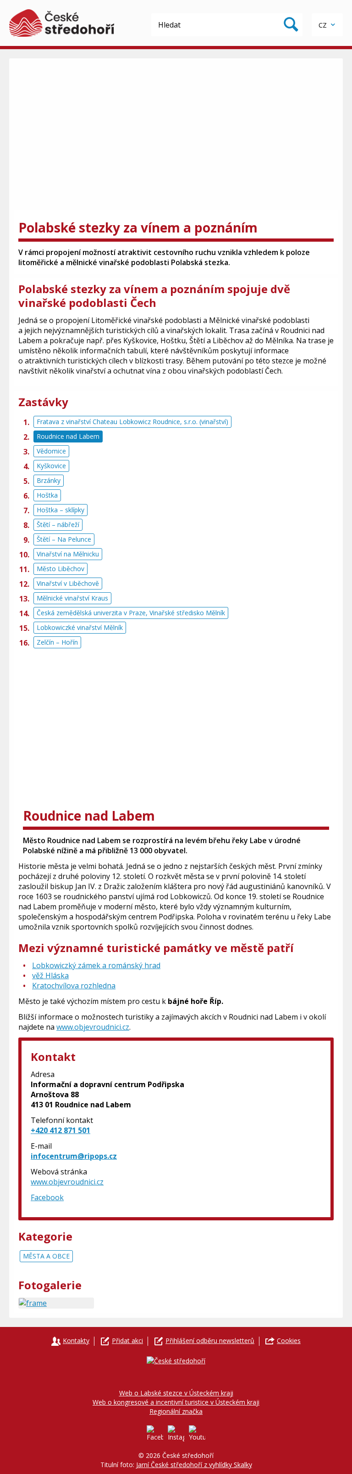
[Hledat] (291, 24)
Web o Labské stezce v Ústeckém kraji (176, 1393)
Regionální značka (176, 1411)
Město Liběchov (60, 568)
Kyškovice (51, 465)
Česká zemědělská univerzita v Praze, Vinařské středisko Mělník (131, 612)
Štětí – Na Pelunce (64, 539)
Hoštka (47, 495)
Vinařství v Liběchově (68, 583)
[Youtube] (197, 1433)
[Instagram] (176, 1433)
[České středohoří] (61, 23)
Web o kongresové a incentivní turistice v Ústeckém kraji (176, 1402)
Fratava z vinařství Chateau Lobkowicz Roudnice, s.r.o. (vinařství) (132, 421)
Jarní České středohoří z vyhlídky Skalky (194, 1464)
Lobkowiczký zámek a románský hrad (96, 965)
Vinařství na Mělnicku (68, 554)
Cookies (289, 1340)
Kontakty (76, 1340)
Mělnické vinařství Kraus (72, 598)
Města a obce (46, 1256)
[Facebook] (155, 1433)
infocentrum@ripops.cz (74, 1156)
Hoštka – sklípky (60, 509)
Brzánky (48, 480)
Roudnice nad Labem (68, 436)
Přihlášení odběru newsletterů (209, 1340)
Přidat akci (127, 1340)
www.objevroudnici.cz (92, 1027)
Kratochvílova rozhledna (74, 986)
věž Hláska (50, 975)
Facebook (47, 1197)
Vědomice (51, 451)
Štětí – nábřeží (58, 524)
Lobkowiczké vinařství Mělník (80, 627)
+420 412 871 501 (60, 1130)
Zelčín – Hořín (57, 642)
